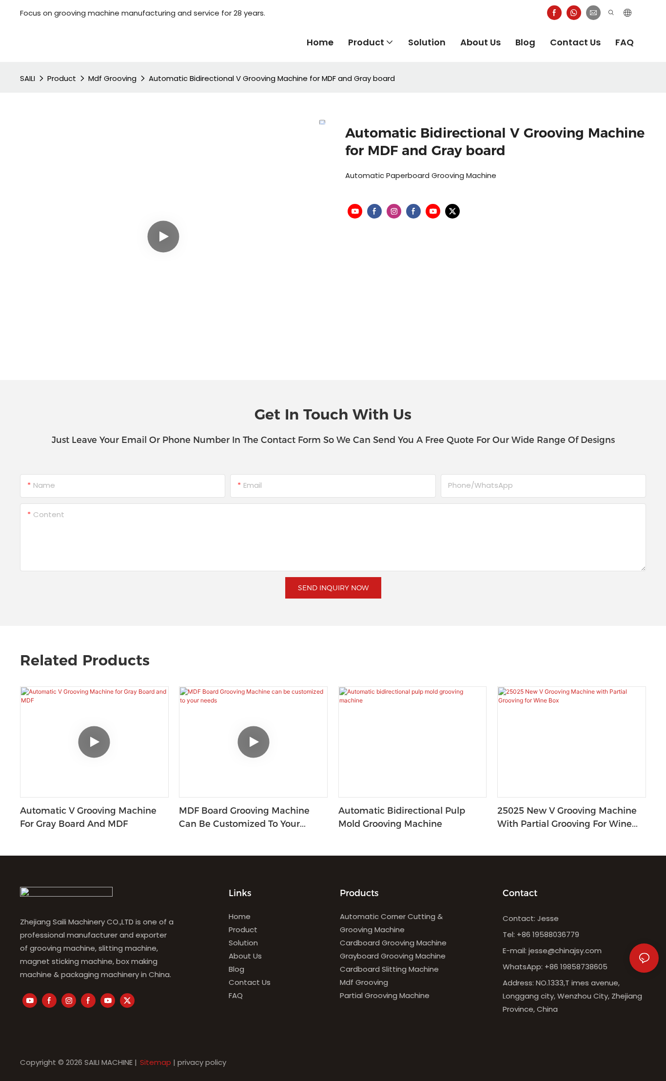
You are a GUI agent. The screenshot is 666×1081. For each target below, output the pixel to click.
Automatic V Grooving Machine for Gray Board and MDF (88, 817)
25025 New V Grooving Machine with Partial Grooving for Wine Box (567, 818)
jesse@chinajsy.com (565, 950)
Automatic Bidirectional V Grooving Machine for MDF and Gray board (272, 78)
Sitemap (155, 1062)
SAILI (27, 78)
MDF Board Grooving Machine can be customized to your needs (244, 818)
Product (61, 78)
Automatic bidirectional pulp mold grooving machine (401, 817)
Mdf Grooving (112, 78)
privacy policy (201, 1062)
